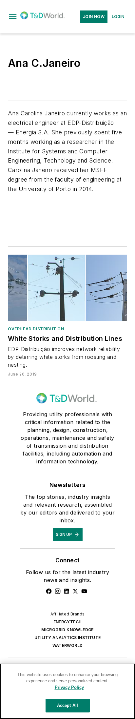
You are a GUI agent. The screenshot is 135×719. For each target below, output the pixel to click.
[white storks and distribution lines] (67, 288)
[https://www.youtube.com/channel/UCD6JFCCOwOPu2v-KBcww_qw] (84, 591)
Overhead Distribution (36, 328)
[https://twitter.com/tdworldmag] (75, 591)
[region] (67, 691)
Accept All (67, 705)
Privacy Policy (69, 687)
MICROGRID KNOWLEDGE (67, 629)
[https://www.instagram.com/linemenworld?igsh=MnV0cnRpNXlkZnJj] (57, 591)
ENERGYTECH (67, 621)
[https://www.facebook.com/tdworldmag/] (49, 591)
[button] (13, 17)
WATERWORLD (67, 645)
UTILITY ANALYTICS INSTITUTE (67, 637)
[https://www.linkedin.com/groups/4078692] (66, 591)
